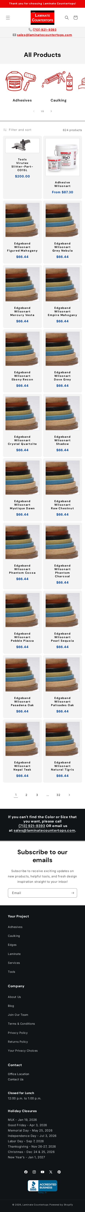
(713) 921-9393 (45, 29)
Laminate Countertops (36, 1204)
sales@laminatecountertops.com (44, 34)
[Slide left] (33, 111)
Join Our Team (18, 1014)
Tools (11, 971)
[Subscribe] (72, 893)
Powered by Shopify (61, 1204)
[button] (8, 17)
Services (14, 962)
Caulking (14, 935)
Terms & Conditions (21, 1023)
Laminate (14, 953)
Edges (12, 944)
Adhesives (15, 927)
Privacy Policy (18, 1032)
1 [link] (16, 795)
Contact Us (16, 1079)
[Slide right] (51, 111)
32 (58, 795)
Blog (11, 1005)
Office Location (18, 1074)
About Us (14, 997)
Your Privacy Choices (23, 1050)
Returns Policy (18, 1041)
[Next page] (69, 795)
